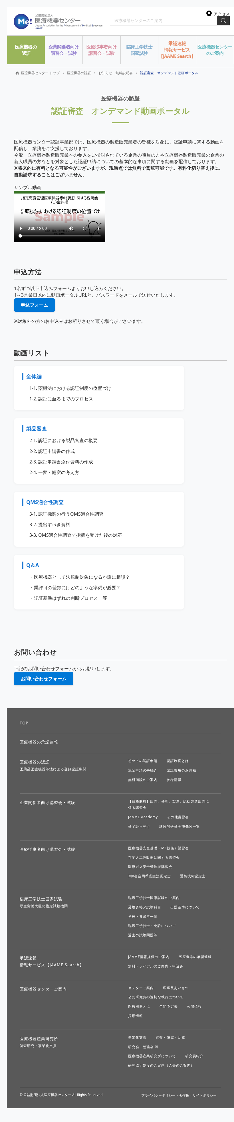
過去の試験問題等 (143, 935)
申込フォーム (34, 305)
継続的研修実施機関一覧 (179, 826)
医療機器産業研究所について (152, 1056)
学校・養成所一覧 (143, 916)
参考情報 (174, 779)
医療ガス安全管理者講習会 (150, 866)
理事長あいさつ (176, 987)
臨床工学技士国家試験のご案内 (154, 897)
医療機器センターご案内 (43, 989)
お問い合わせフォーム (43, 678)
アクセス (222, 14)
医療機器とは (139, 1006)
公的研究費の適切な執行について (155, 997)
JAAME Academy (143, 817)
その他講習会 (178, 817)
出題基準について (185, 907)
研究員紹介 (194, 1056)
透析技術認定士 (193, 876)
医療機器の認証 (79, 72)
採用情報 (135, 1015)
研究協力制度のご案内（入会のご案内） (161, 1065)
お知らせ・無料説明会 (115, 72)
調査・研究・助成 (170, 1037)
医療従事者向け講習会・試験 (47, 849)
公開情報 (194, 1006)
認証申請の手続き (143, 770)
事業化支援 (137, 1037)
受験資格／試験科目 (144, 907)
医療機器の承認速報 (39, 742)
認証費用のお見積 (181, 770)
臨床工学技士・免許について (152, 925)
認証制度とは (178, 760)
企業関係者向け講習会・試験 (47, 802)
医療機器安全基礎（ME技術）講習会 (158, 848)
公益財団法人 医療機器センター (59, 21)
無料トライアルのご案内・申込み (155, 966)
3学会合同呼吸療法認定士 (149, 876)
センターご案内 (141, 987)
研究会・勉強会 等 (143, 1046)
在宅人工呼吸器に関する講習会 (154, 857)
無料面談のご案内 (143, 779)
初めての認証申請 (143, 760)
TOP (24, 723)
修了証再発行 (139, 826)
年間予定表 (168, 1006)
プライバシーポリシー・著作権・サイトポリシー (179, 1095)
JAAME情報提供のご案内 (149, 956)
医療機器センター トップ (40, 72)
